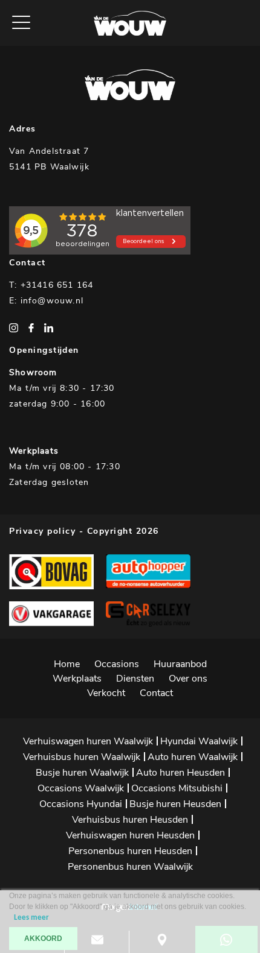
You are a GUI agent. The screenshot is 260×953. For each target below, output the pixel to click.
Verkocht (106, 693)
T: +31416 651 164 (51, 285)
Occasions (116, 664)
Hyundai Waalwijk (199, 741)
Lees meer (31, 918)
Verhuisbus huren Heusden (130, 819)
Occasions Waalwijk (80, 788)
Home (67, 664)
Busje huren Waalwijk (82, 772)
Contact (156, 693)
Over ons (188, 678)
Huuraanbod (180, 664)
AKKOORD (43, 938)
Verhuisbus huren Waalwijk (81, 757)
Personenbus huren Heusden (130, 851)
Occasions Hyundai (80, 804)
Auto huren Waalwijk (193, 757)
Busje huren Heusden (175, 804)
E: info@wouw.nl (46, 300)
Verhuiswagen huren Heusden (130, 835)
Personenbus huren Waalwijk (130, 866)
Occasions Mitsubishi (177, 788)
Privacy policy (42, 531)
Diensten (135, 678)
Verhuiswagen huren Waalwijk (88, 741)
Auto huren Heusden (180, 772)
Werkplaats (77, 678)
